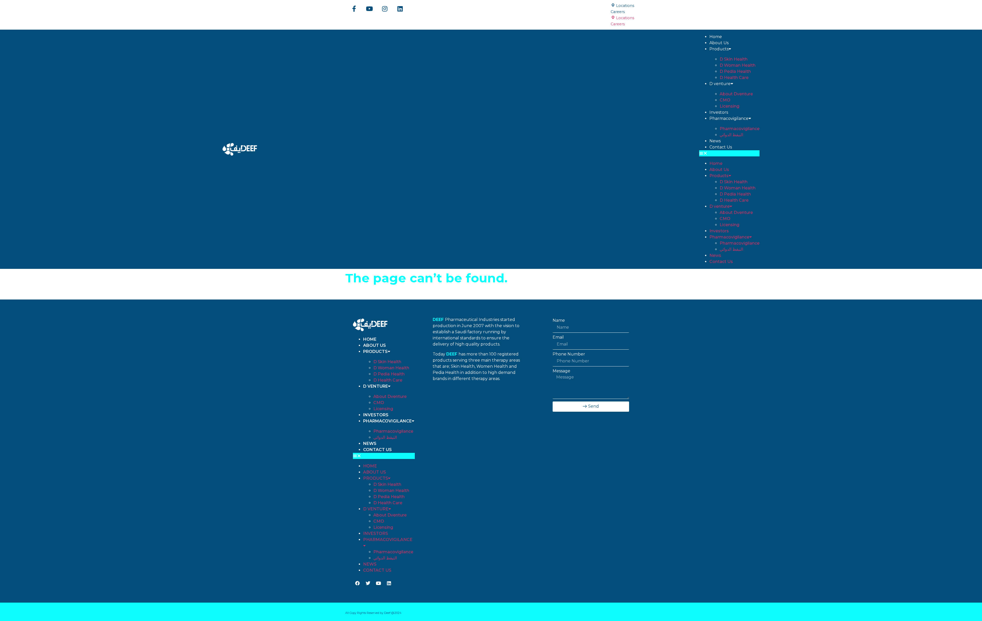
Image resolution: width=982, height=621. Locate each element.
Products (719, 49)
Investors (718, 112)
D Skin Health (733, 59)
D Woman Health (737, 65)
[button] (729, 153)
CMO (725, 100)
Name (559, 320)
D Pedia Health (735, 71)
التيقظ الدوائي (731, 134)
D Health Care (734, 77)
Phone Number (569, 354)
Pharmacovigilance (729, 118)
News (715, 141)
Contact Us (720, 147)
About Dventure (736, 93)
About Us (719, 42)
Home (715, 36)
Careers (618, 11)
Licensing (729, 106)
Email (558, 337)
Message (561, 371)
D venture (720, 83)
